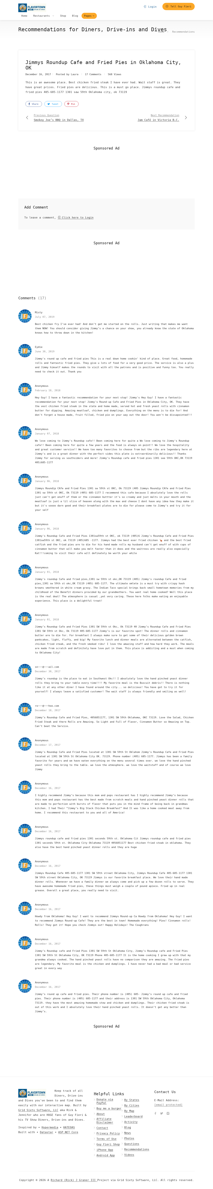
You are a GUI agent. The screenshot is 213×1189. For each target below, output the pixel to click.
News (127, 1132)
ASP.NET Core (68, 1132)
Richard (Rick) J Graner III (74, 1180)
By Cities (131, 1105)
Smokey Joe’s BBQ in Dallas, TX (59, 118)
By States (131, 1100)
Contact (102, 1127)
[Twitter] (161, 1113)
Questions (131, 1143)
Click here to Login (77, 217)
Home (24, 15)
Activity (131, 1121)
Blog (75, 15)
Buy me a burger (109, 1108)
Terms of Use (106, 1138)
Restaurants (42, 15)
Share (34, 104)
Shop (63, 15)
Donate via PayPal (105, 1101)
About (101, 1114)
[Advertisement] (106, 175)
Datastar (46, 1132)
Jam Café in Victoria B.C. (158, 118)
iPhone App (105, 1149)
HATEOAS (69, 1127)
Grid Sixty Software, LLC (38, 1110)
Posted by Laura (67, 74)
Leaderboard (133, 1116)
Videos (129, 1154)
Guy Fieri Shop (108, 1144)
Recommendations (183, 31)
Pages (88, 15)
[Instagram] (168, 1113)
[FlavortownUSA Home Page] (32, 7)
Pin (72, 104)
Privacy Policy (108, 1133)
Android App (106, 1155)
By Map (129, 1111)
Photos (129, 1138)
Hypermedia (50, 1127)
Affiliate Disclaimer (105, 1120)
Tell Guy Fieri (180, 6)
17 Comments (93, 74)
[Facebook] (155, 1113)
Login (152, 6)
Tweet (54, 104)
